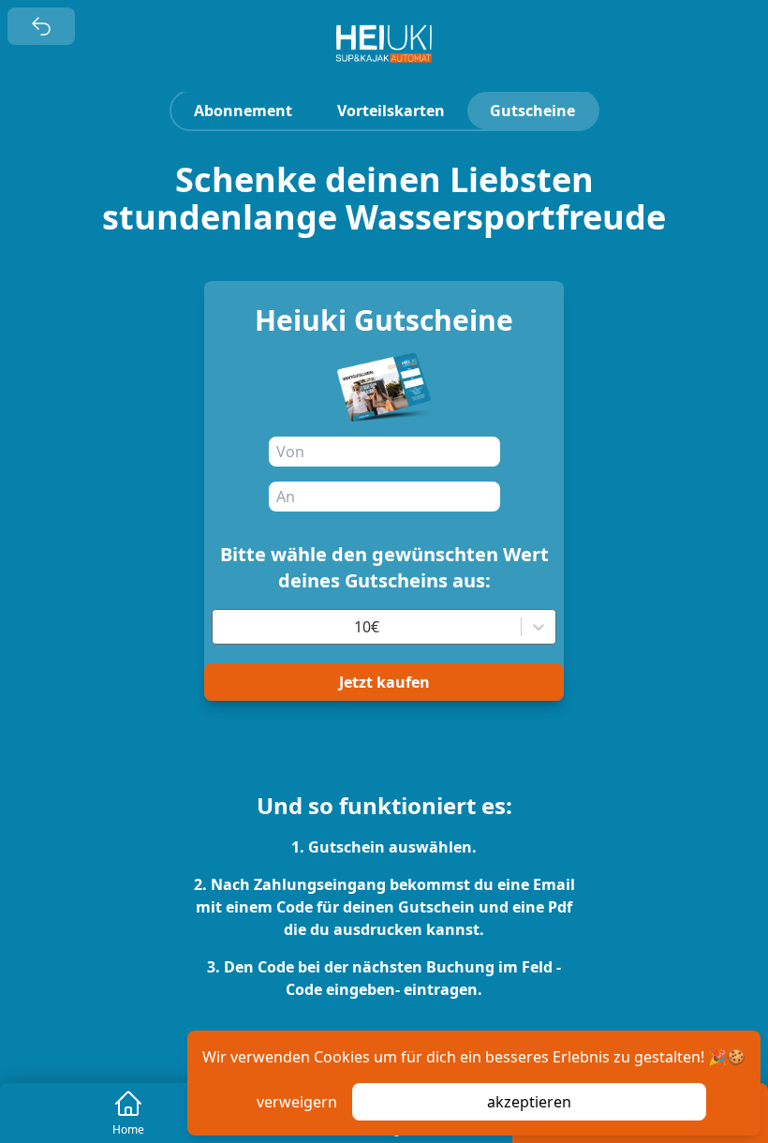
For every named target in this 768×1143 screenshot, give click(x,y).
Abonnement (243, 110)
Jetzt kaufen (384, 682)
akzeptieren (529, 1101)
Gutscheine (532, 110)
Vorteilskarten (391, 110)
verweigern (297, 1101)
